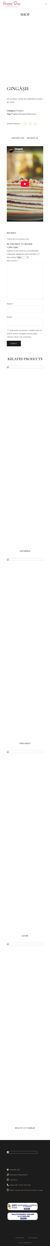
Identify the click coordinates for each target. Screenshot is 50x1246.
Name (10, 303)
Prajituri (20, 110)
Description (18, 138)
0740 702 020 (25, 1185)
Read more (26, 545)
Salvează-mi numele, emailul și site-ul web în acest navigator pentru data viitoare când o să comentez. (24, 333)
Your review (12, 260)
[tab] (18, 138)
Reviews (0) (32, 138)
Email (10, 317)
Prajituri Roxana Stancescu (23, 114)
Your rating (12, 257)
